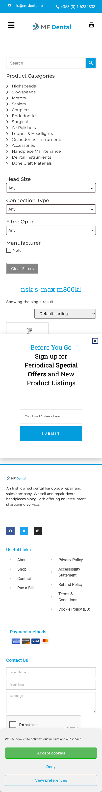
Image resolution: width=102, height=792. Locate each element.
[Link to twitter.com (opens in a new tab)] (24, 531)
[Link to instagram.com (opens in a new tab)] (38, 531)
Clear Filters (22, 268)
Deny (51, 766)
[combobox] (51, 188)
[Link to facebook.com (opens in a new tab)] (10, 531)
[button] (95, 341)
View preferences (51, 780)
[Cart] (91, 24)
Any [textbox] (12, 187)
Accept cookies (51, 753)
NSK (16, 250)
